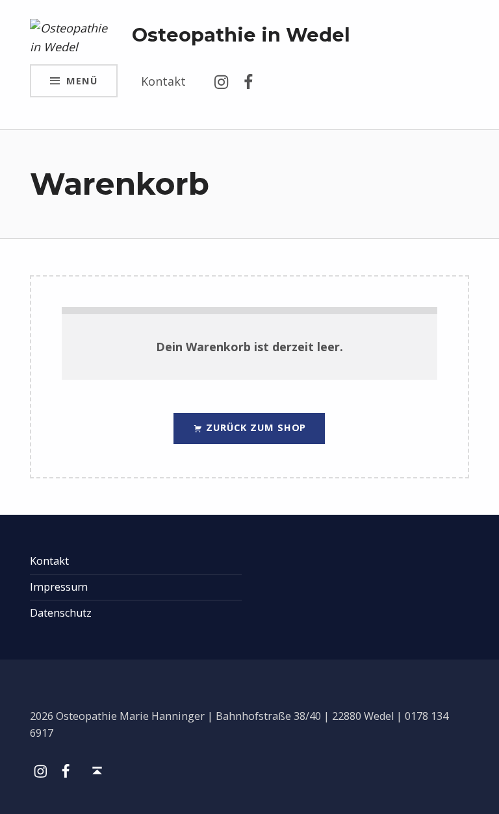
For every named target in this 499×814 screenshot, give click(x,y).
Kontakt (163, 81)
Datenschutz (61, 613)
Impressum (59, 587)
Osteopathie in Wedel (241, 34)
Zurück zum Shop (255, 427)
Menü (81, 80)
